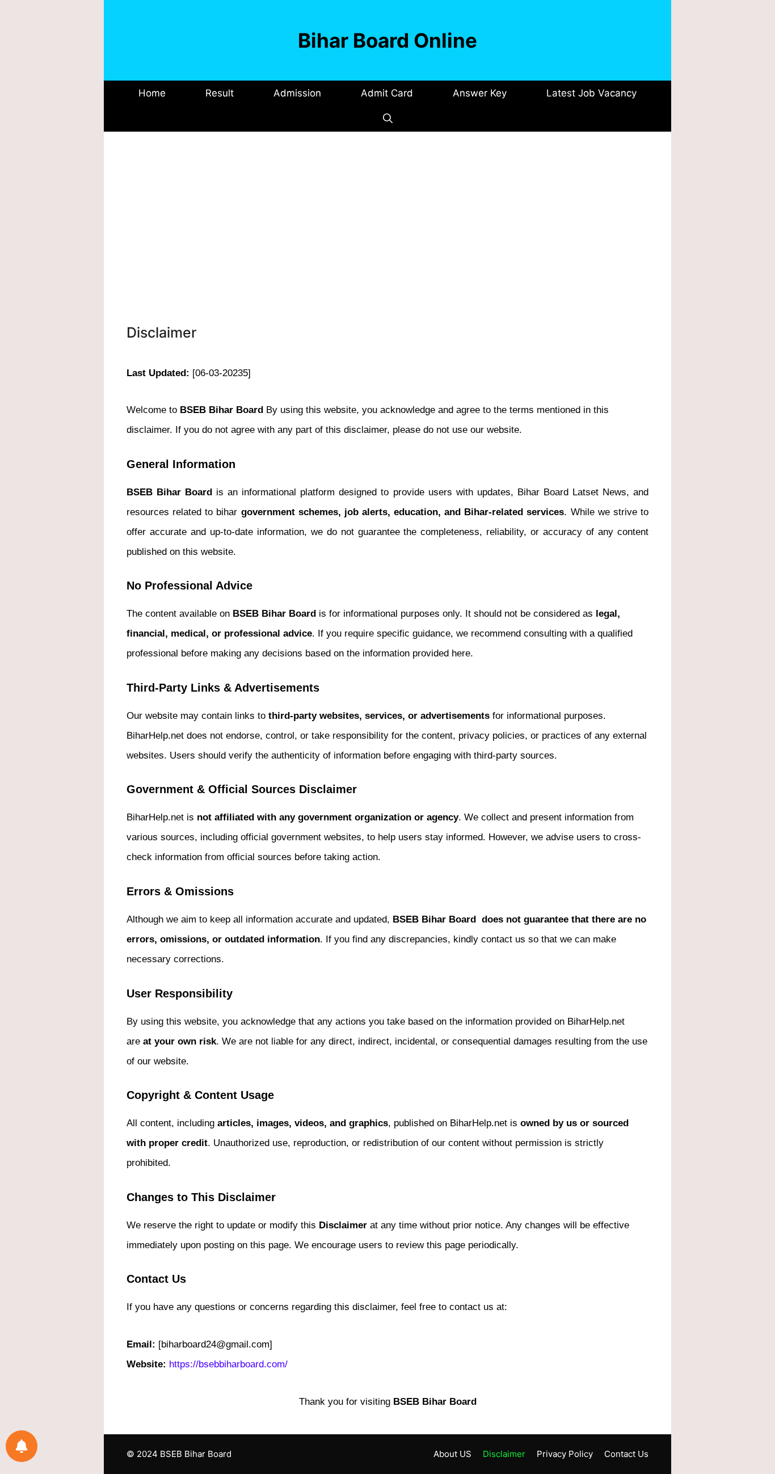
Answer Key (480, 93)
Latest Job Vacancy (591, 93)
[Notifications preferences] (21, 1446)
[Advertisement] (387, 238)
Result (219, 93)
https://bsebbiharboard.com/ (228, 1364)
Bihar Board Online (387, 40)
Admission (297, 93)
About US (452, 1453)
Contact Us (626, 1453)
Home (152, 93)
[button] (387, 119)
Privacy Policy (565, 1453)
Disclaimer (504, 1453)
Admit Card (387, 93)
